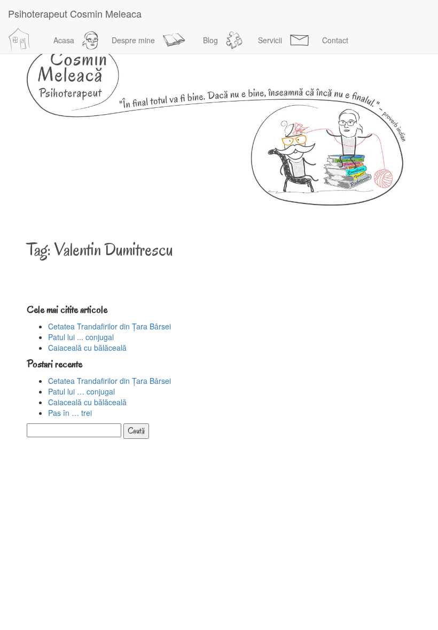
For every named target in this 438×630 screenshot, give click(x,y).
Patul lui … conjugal (81, 391)
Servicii (270, 40)
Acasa (63, 40)
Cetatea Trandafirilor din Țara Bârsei (109, 326)
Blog (210, 40)
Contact (335, 40)
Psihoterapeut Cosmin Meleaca (75, 13)
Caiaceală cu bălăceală (87, 347)
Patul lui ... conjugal (81, 337)
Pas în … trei (70, 412)
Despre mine (133, 40)
